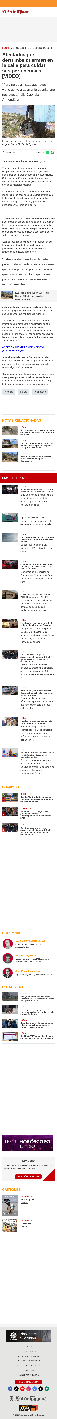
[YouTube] (22, 1388)
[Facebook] (10, 1388)
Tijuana (23, 392)
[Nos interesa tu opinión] (28, 1336)
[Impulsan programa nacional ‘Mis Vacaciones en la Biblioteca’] (10, 731)
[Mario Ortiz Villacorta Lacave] (7, 943)
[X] (16, 1388)
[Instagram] (28, 1388)
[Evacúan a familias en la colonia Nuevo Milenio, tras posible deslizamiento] (10, 457)
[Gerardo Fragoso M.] (7, 958)
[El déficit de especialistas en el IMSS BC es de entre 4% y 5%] (10, 602)
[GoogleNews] (34, 1388)
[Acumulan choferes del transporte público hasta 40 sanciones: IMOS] (10, 497)
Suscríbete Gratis (28, 1176)
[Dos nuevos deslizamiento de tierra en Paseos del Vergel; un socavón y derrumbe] (10, 431)
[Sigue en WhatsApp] (47, 152)
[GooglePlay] (47, 1388)
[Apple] (40, 1388)
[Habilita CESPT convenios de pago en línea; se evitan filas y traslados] (10, 1036)
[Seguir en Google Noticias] (52, 152)
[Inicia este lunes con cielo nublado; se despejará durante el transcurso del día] (10, 545)
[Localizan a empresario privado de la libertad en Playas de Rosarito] (10, 633)
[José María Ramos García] (7, 972)
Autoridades (40, 392)
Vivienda (8, 392)
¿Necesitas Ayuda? (28, 1382)
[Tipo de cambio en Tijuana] (10, 521)
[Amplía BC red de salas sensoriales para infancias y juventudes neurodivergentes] (10, 763)
